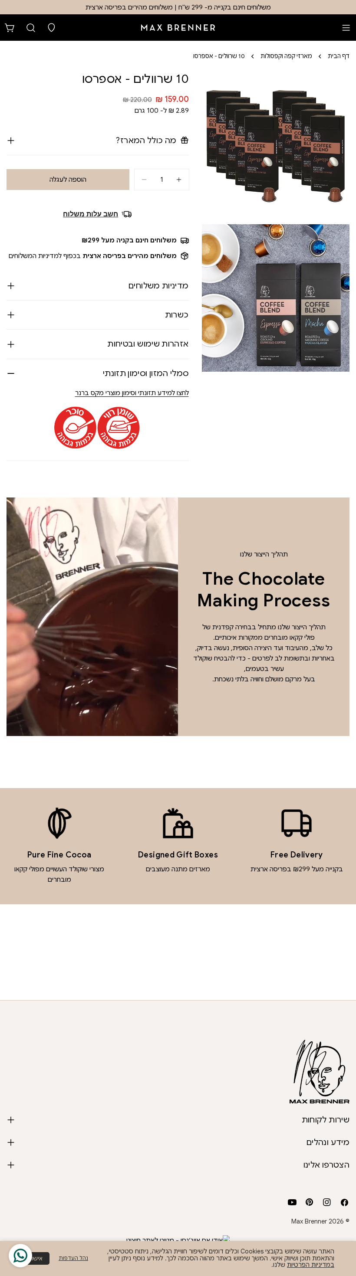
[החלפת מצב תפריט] (346, 27)
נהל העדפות (73, 1258)
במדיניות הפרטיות (310, 1265)
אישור (36, 1258)
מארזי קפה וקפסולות (286, 56)
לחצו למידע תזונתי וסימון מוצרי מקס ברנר (132, 393)
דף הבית (338, 56)
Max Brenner (309, 1221)
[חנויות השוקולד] (51, 27)
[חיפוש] (31, 27)
